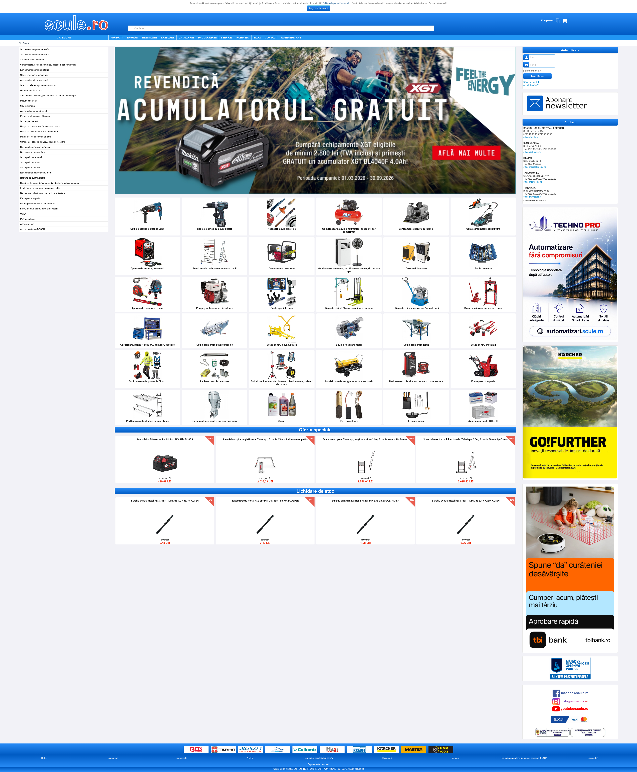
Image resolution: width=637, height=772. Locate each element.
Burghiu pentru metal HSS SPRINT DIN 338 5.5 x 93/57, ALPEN (165, 500)
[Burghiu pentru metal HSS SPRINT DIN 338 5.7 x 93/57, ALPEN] (265, 523)
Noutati (132, 37)
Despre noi (113, 757)
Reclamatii (387, 757)
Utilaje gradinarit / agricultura (34, 74)
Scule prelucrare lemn (30, 162)
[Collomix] (305, 749)
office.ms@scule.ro (532, 181)
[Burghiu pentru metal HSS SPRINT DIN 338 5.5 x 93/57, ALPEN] (164, 523)
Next (511, 120)
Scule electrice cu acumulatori (34, 54)
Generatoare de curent (31, 90)
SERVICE (226, 37)
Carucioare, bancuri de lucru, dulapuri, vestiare (42, 141)
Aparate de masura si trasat (33, 110)
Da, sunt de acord (318, 8)
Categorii (64, 37)
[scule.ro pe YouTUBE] (570, 708)
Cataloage (186, 37)
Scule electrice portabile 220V (34, 49)
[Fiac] (278, 749)
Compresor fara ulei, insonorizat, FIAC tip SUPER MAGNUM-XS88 (466, 438)
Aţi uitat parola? (530, 84)
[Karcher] (386, 749)
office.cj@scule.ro (532, 151)
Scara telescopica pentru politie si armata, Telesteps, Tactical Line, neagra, (265, 438)
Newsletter (593, 757)
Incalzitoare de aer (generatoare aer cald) (40, 188)
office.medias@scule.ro (534, 166)
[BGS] (196, 749)
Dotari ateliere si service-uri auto (35, 136)
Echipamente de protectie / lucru (35, 172)
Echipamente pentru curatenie (34, 69)
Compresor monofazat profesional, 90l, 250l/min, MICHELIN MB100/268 (365, 438)
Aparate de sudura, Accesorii (34, 80)
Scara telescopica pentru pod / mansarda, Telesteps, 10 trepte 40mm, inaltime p (165, 438)
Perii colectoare (27, 218)
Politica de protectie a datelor (337, 3)
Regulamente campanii (318, 764)
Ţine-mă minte (533, 70)
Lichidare (168, 37)
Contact (271, 37)
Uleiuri (23, 213)
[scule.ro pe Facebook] (570, 692)
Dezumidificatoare (28, 100)
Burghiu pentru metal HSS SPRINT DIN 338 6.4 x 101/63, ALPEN (365, 500)
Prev (111, 460)
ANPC (250, 757)
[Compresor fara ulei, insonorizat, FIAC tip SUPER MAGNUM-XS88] (465, 462)
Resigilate (149, 37)
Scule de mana (27, 105)
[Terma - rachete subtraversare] (223, 749)
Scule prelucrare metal (31, 157)
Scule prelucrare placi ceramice (35, 146)
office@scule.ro (530, 136)
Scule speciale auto (29, 121)
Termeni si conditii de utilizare (318, 757)
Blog (257, 37)
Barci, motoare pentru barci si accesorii (39, 208)
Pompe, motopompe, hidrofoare (35, 116)
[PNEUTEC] (250, 749)
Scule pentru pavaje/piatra (32, 152)
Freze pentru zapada (30, 198)
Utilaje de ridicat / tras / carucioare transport (41, 126)
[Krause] (359, 749)
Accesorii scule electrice (32, 59)
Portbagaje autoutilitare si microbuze (37, 203)
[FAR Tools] (441, 749)
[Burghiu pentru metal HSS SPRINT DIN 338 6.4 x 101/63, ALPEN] (365, 523)
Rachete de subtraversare (32, 177)
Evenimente (181, 757)
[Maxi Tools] (332, 749)
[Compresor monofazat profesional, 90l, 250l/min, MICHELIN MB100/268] (365, 462)
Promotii (117, 37)
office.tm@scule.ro (532, 196)
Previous (119, 120)
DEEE (44, 757)
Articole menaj (27, 224)
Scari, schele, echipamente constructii (38, 85)
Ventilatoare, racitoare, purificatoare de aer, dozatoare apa (48, 95)
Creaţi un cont (530, 81)
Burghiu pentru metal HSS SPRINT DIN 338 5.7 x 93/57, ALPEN (265, 500)
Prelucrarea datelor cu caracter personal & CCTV (524, 757)
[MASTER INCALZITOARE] (414, 749)
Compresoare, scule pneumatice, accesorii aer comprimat (48, 64)
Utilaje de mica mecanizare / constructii (39, 131)
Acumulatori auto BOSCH (32, 229)
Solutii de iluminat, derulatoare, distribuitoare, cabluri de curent (50, 182)
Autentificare (291, 37)
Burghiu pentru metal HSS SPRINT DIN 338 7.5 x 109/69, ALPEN (465, 500)
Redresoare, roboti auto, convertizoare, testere (42, 193)
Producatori (207, 37)
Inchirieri (242, 37)
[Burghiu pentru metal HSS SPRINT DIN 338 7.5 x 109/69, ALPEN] (465, 523)
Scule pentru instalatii (30, 167)
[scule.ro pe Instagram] (570, 701)
